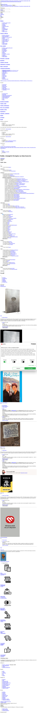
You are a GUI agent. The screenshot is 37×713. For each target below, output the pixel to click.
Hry (9, 5)
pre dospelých (12, 243)
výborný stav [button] (4, 409)
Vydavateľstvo (3, 258)
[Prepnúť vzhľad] (0, 3)
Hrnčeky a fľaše (3, 109)
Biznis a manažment (5, 36)
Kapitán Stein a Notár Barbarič (7, 95)
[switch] (14, 362)
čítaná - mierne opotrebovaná (19, 206)
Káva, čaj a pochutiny (4, 107)
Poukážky (13, 1)
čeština (10, 210)
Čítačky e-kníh (3, 103)
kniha (10, 167)
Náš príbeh (4, 692)
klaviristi (9, 237)
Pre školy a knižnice (5, 685)
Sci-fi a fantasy (4, 23)
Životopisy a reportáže (5, 38)
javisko (9, 232)
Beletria (1, 20)
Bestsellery (4, 73)
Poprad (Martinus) (16, 194)
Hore (1, 547)
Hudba (1, 115)
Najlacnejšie (4, 281)
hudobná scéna (13, 233)
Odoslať (2, 705)
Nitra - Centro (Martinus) (20, 191)
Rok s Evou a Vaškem (3, 402)
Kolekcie (3, 77)
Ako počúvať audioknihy (6, 684)
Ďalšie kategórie (4, 31)
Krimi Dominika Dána (5, 97)
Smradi (3, 99)
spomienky (11, 219)
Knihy (1, 5)
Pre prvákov (4, 49)
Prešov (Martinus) (16, 195)
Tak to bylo (2, 492)
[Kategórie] (15, 5)
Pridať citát (2, 549)
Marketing (3, 697)
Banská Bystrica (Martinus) (21, 178)
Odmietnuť (18, 368)
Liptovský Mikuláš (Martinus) (22, 186)
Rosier (9, 264)
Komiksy (3, 24)
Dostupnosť (2, 172)
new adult (10, 242)
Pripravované (4, 75)
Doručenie (2, 1)
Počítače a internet (5, 41)
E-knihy (4, 5)
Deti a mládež (3, 46)
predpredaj (11, 174)
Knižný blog (17, 1)
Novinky (3, 74)
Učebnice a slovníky (4, 62)
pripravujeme (12, 175)
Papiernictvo (2, 111)
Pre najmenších (4, 48)
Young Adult (4, 51)
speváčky (10, 221)
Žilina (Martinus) (16, 200)
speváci (10, 217)
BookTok (3, 78)
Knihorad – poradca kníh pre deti (7, 47)
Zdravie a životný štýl (5, 40)
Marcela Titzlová (14, 253)
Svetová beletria (4, 29)
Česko (9, 247)
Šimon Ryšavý (12, 262)
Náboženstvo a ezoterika (5, 64)
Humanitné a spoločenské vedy (7, 37)
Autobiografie (2, 158)
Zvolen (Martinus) (16, 199)
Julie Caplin (4, 85)
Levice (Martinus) (16, 185)
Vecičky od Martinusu (4, 105)
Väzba (2, 267)
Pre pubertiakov (4, 50)
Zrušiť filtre (2, 285)
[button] (19, 324)
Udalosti (3, 666)
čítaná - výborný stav (16, 205)
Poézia (3, 30)
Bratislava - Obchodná (5, 664)
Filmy (11, 5)
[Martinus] (3, 4)
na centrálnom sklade (16, 173)
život (8, 223)
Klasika (3, 27)
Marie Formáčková (5, 406)
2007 (9, 222)
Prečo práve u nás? (5, 681)
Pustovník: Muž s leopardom (4, 561)
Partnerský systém (5, 695)
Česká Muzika (12, 259)
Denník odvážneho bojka (6, 96)
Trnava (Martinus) (16, 197)
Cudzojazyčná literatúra (5, 68)
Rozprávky (4, 53)
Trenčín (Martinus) (17, 196)
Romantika (4, 25)
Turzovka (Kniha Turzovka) (21, 198)
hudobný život (12, 235)
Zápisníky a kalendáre (4, 113)
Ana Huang (4, 87)
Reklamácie (4, 686)
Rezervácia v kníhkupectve (6, 682)
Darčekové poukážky (4, 101)
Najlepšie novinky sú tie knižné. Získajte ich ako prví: (8, 703)
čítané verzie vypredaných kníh (20, 207)
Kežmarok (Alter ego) (18, 182)
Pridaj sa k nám (4, 696)
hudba (9, 215)
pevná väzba (12, 268)
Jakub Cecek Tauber (15, 255)
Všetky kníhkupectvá (5, 665)
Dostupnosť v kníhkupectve (7, 177)
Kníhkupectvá (6, 1)
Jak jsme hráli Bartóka (3, 537)
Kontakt (20, 1)
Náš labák (3, 698)
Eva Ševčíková (4, 405)
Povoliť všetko (30, 368)
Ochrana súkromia (5, 709)
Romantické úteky (5, 93)
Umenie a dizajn (4, 43)
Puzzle (1, 119)
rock (8, 224)
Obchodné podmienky (5, 710)
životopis (10, 234)
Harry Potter (4, 94)
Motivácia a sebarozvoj (5, 35)
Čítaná (3, 408)
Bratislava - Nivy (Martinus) (21, 180)
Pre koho (2, 240)
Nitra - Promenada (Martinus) (21, 192)
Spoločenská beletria (5, 26)
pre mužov (11, 244)
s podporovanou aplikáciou (12, 140)
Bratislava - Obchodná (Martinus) (24, 181)
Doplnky (14, 5)
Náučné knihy (4, 55)
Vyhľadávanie (2, 10)
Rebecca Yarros (4, 86)
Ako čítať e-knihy (5, 683)
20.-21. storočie (13, 218)
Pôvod (2, 246)
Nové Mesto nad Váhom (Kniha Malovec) (27, 193)
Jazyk (1, 209)
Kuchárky (2, 60)
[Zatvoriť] (0, 275)
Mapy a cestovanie (4, 66)
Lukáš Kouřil (4, 450)
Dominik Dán (4, 84)
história (9, 220)
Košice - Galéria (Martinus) (21, 183)
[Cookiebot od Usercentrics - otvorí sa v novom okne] (31, 344)
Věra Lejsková (12, 254)
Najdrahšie (4, 280)
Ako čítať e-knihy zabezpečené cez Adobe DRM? (8, 146)
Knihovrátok (10, 1)
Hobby (3, 42)
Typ (1, 166)
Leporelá (3, 54)
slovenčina (11, 211)
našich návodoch (8, 136)
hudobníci (11, 216)
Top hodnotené (4, 278)
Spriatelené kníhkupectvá (6, 667)
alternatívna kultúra (15, 236)
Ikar (7, 261)
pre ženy (10, 241)
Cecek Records (12, 263)
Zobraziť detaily (31, 365)
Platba (3, 680)
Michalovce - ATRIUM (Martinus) (24, 189)
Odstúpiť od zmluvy (5, 688)
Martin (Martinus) (16, 188)
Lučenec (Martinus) (17, 187)
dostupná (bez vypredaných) (19, 176)
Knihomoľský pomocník (24, 472)
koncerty (11, 214)
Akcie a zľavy (4, 76)
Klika (9, 260)
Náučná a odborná (4, 33)
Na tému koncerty (3, 286)
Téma (1, 213)
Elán (1, 315)
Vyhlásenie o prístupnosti (6, 699)
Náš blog (3, 693)
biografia (10, 231)
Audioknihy (7, 5)
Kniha (3, 322)
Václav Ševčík (13, 252)
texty (8, 230)
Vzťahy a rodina (4, 39)
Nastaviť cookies (4, 708)
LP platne (2, 117)
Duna (3, 98)
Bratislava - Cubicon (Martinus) (23, 179)
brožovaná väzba (14, 269)
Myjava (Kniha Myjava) (19, 190)
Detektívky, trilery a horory (6, 22)
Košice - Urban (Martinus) (20, 184)
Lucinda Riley (4, 89)
